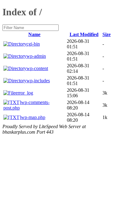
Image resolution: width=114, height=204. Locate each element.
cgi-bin (33, 43)
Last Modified (84, 34)
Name (34, 34)
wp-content (37, 68)
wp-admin (36, 56)
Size (106, 34)
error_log (24, 92)
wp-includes (38, 80)
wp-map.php (33, 117)
